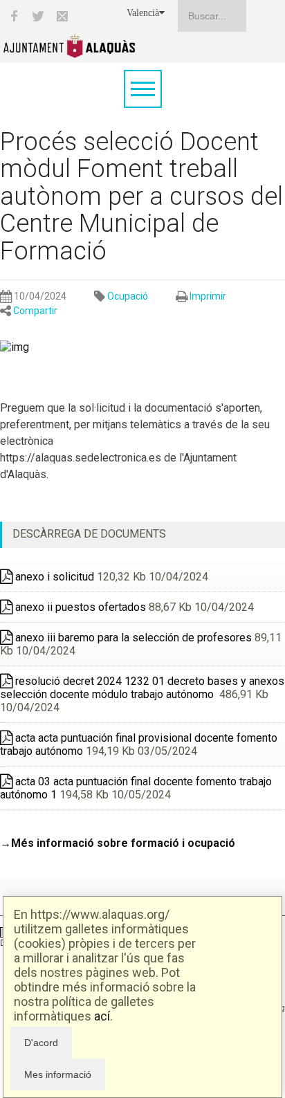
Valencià (143, 13)
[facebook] (13, 16)
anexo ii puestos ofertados (79, 607)
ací (102, 1016)
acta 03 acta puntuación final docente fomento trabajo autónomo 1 (136, 788)
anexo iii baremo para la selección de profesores (132, 637)
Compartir (35, 310)
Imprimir (208, 296)
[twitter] (38, 16)
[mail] (62, 16)
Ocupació (127, 296)
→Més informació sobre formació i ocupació (117, 843)
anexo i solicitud (53, 576)
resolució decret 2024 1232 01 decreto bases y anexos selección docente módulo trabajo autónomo (142, 688)
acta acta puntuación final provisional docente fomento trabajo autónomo (138, 744)
